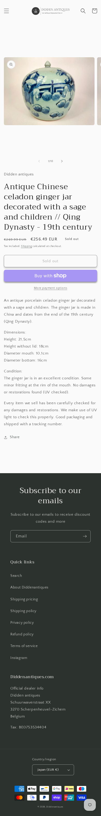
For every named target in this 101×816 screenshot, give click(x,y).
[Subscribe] (84, 536)
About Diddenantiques (29, 587)
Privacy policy (22, 623)
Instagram (18, 658)
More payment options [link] (50, 288)
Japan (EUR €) (48, 769)
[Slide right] (62, 161)
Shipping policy (23, 611)
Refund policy (22, 634)
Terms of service (24, 646)
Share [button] (15, 437)
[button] (6, 11)
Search (16, 576)
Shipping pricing (24, 599)
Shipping (26, 246)
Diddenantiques (54, 807)
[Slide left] (39, 161)
